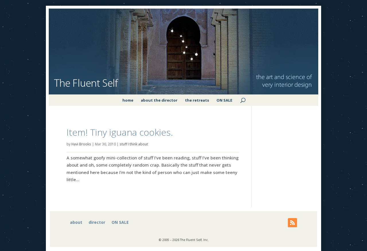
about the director (159, 100)
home (127, 100)
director (97, 222)
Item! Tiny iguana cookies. (120, 132)
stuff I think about (134, 144)
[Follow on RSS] (292, 222)
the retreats (197, 100)
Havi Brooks (81, 144)
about (76, 222)
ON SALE (224, 100)
